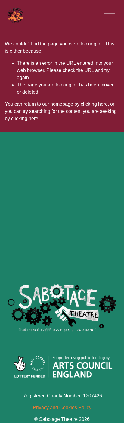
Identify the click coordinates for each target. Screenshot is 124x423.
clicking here (94, 104)
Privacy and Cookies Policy (62, 407)
